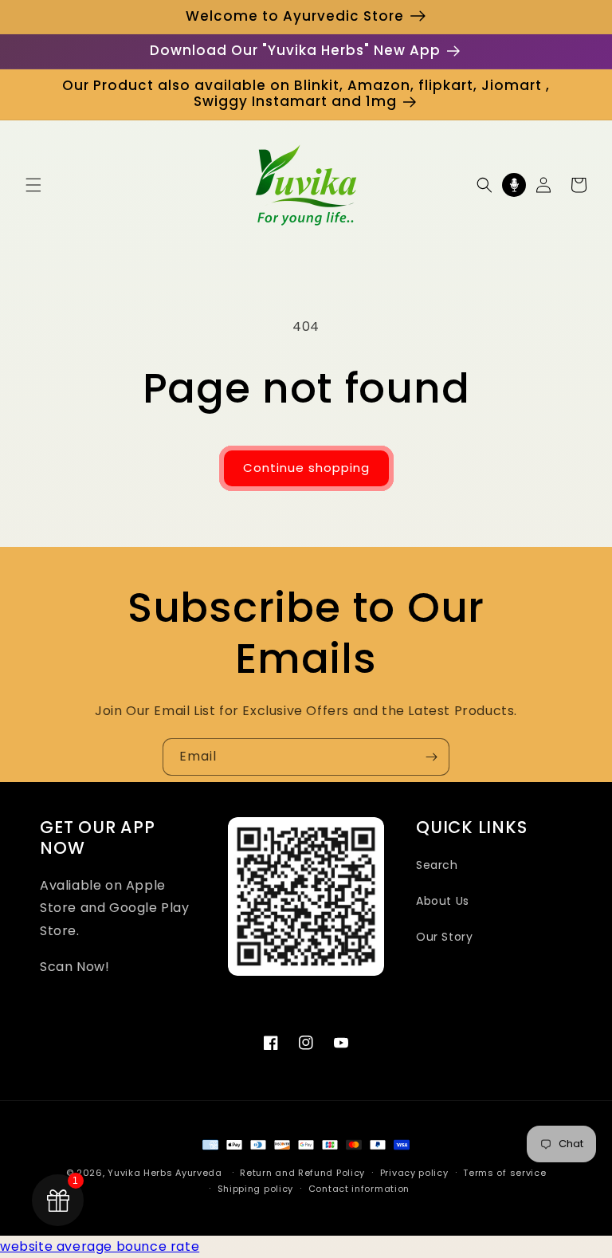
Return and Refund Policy (302, 1172)
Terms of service (504, 1172)
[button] (33, 184)
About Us (442, 901)
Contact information (359, 1188)
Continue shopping (306, 467)
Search (437, 865)
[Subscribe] (431, 757)
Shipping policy (256, 1188)
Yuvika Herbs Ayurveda (165, 1172)
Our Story (444, 937)
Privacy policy (414, 1172)
